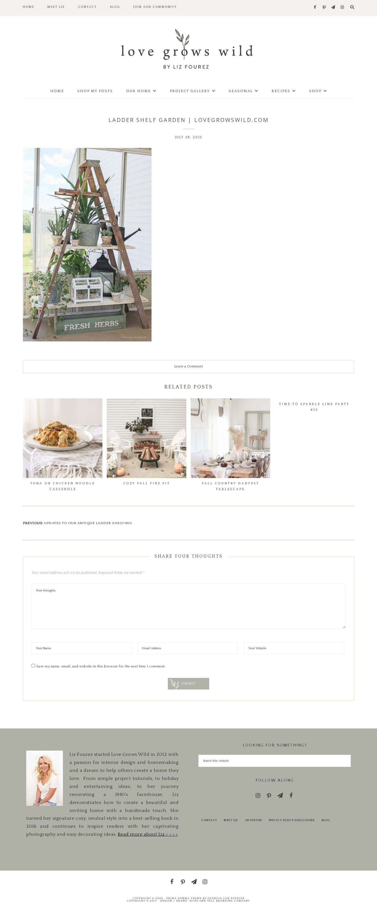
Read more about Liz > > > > (148, 834)
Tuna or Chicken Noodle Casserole (62, 486)
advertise (253, 820)
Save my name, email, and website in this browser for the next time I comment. (101, 666)
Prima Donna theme (184, 898)
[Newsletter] (333, 7)
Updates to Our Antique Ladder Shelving (88, 523)
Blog (326, 820)
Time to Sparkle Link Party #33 (314, 406)
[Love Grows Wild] (188, 48)
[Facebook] (315, 7)
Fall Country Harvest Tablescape (230, 486)
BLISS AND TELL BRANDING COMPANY (220, 900)
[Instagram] (342, 7)
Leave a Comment (188, 366)
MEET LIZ (231, 820)
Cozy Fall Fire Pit (146, 483)
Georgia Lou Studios (226, 898)
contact (209, 820)
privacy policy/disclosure (292, 820)
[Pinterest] (324, 7)
